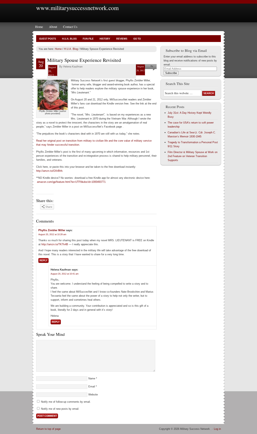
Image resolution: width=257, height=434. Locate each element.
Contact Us (70, 27)
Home (39, 27)
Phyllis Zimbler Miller (51, 230)
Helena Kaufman (73, 66)
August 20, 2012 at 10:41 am (65, 274)
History (105, 38)
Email (91, 386)
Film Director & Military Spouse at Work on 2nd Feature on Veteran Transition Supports (192, 156)
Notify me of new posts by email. (60, 408)
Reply (43, 260)
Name (91, 378)
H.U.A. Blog (69, 38)
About (53, 27)
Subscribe (171, 73)
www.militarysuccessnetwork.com (77, 8)
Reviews (121, 38)
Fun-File (88, 38)
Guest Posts (47, 38)
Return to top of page (48, 428)
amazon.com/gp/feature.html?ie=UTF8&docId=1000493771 (71, 181)
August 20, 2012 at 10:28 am (52, 234)
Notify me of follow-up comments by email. (66, 401)
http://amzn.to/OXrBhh (49, 170)
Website (93, 394)
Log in (217, 428)
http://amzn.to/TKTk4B (54, 244)
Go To (137, 38)
